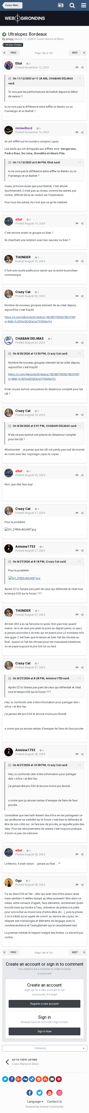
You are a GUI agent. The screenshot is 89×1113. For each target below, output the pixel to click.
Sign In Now (44, 1031)
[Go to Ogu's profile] (8, 882)
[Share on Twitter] (5, 1079)
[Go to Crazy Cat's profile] (8, 294)
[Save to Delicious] (32, 1079)
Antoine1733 (54, 678)
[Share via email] (52, 1079)
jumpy (9, 39)
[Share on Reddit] (39, 1079)
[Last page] (84, 53)
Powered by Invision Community (44, 1106)
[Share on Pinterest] (59, 1079)
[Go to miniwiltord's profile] (8, 130)
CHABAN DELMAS (61, 78)
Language (34, 1101)
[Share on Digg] (25, 1079)
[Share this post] (82, 67)
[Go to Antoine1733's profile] (8, 548)
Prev (13, 53)
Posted (32, 67)
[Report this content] (76, 67)
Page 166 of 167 (44, 53)
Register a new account (44, 1003)
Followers (40, 1048)
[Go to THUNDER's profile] (8, 259)
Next (75, 53)
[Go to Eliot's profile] (8, 65)
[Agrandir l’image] (24, 578)
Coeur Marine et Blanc (50, 39)
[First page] (4, 53)
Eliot (50, 162)
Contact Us (54, 1101)
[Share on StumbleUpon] (45, 1079)
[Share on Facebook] (12, 1079)
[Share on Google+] (19, 1079)
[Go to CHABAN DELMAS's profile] (8, 340)
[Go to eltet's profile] (8, 221)
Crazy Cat (54, 353)
